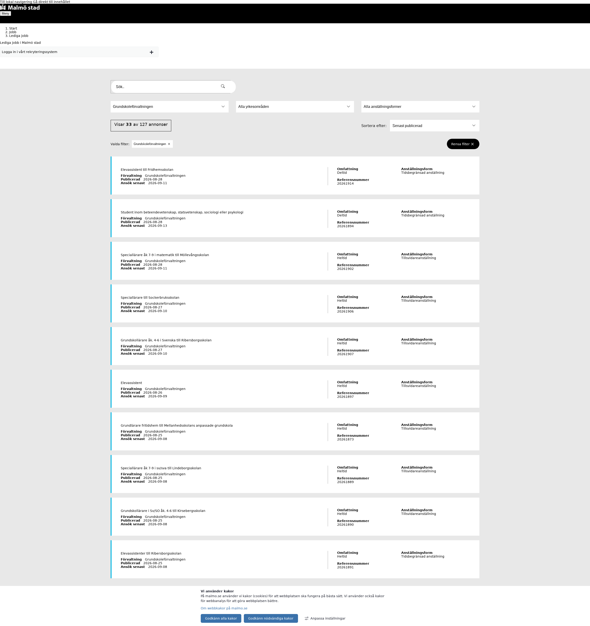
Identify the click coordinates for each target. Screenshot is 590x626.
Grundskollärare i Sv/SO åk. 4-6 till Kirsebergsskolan (163, 511)
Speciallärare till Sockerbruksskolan (150, 297)
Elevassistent (131, 383)
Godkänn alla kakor (221, 618)
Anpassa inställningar (327, 618)
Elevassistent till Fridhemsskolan (147, 169)
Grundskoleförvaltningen (150, 144)
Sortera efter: (373, 126)
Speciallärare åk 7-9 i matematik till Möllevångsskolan (165, 255)
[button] (79, 52)
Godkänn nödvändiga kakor (270, 618)
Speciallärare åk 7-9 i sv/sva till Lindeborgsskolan (161, 468)
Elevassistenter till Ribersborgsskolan (151, 553)
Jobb (12, 32)
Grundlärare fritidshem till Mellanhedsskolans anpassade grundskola (177, 425)
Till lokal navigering (16, 2)
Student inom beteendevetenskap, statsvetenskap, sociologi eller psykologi (182, 212)
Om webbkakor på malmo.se (224, 608)
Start (13, 28)
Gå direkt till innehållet (51, 2)
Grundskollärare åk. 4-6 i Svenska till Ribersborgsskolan (166, 340)
